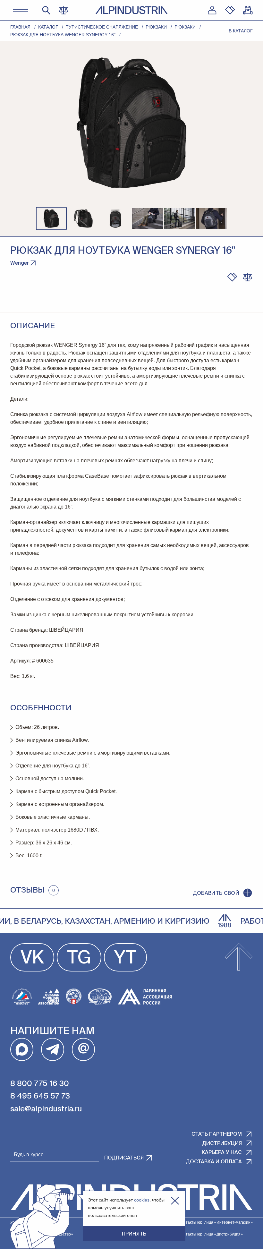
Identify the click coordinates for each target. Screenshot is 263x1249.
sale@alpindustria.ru (46, 1109)
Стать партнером (216, 1134)
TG (79, 959)
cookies (141, 1199)
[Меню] (20, 10)
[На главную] (131, 10)
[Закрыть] (175, 1201)
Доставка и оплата (214, 1162)
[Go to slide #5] (179, 218)
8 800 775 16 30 (39, 1084)
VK (32, 959)
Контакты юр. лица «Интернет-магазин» (216, 1222)
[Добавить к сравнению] (247, 277)
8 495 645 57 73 (40, 1096)
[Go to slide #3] (115, 218)
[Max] (21, 1049)
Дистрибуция (222, 1143)
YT (125, 959)
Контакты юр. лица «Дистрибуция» (211, 1234)
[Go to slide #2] (83, 218)
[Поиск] (46, 10)
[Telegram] (52, 1049)
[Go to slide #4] (147, 218)
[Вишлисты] (230, 10)
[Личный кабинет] (212, 10)
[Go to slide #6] (211, 218)
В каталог (241, 30)
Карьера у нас (222, 1152)
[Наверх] (239, 957)
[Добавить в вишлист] (232, 277)
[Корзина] (248, 10)
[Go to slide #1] (51, 218)
